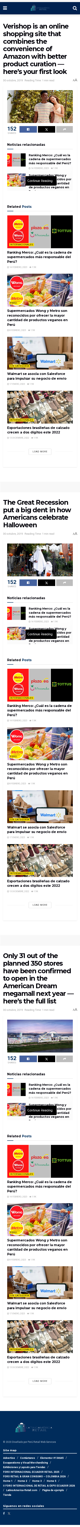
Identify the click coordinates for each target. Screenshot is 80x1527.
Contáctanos (27, 1458)
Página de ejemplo (53, 1490)
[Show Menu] (5, 8)
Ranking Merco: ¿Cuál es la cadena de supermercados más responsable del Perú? (50, 159)
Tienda (7, 1495)
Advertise (9, 1458)
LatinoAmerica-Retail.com (21, 1490)
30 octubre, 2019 (13, 80)
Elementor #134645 (52, 1458)
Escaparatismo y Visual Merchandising (25, 1462)
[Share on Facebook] (28, 129)
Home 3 (37, 1481)
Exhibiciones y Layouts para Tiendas (24, 1467)
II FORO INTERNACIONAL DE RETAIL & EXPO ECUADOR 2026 (39, 1485)
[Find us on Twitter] (9, 1513)
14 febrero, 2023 (40, 168)
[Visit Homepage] (40, 8)
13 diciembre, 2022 (19, 438)
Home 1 (8, 1481)
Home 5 (51, 1481)
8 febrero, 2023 (17, 330)
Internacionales (21, 244)
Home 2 (22, 1481)
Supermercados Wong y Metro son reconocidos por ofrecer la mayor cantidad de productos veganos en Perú (50, 183)
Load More (40, 451)
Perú (13, 303)
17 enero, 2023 (17, 384)
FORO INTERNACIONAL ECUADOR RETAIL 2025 (31, 1472)
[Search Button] (75, 8)
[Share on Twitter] (46, 129)
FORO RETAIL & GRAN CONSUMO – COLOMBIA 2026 (34, 1476)
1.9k (55, 168)
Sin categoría (19, 366)
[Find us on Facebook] (4, 1513)
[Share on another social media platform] (64, 129)
